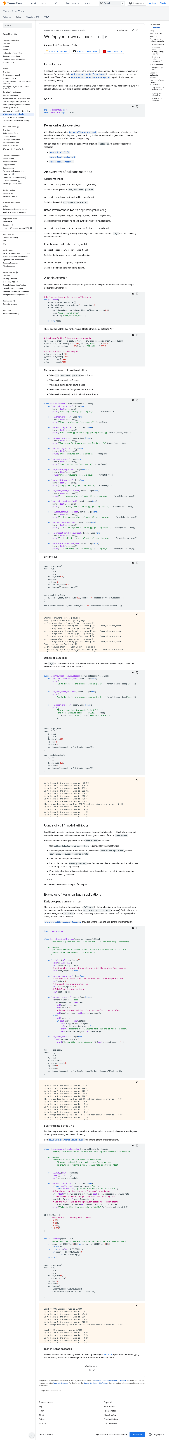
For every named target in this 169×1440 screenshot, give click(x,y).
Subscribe (137, 1434)
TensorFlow (48, 30)
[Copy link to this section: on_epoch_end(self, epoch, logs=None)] (88, 262)
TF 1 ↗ (46, 17)
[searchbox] (17, 25)
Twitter (42, 1419)
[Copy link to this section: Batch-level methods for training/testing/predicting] (108, 210)
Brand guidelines (111, 1419)
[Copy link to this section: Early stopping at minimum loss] (84, 901)
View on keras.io (114, 51)
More (87, 3)
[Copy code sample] (137, 106)
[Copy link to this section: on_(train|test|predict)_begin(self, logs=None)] (99, 184)
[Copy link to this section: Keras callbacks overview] (83, 125)
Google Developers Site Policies (96, 1383)
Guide (18, 17)
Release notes (110, 1411)
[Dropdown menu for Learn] (49, 3)
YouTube (42, 1423)
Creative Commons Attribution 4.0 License (110, 1380)
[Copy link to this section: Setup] (55, 99)
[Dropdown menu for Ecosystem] (79, 3)
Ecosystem (71, 3)
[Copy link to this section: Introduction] (64, 64)
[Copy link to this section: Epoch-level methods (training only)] (89, 244)
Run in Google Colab (58, 51)
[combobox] (112, 3)
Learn (43, 3)
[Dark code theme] (133, 106)
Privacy (50, 1434)
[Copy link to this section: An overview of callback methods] (94, 172)
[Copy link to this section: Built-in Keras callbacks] (74, 1349)
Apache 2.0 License (60, 1383)
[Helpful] (133, 30)
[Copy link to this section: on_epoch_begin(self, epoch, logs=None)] (90, 249)
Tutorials (7, 17)
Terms (41, 1434)
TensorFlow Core (13, 11)
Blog (40, 1407)
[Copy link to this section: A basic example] (70, 278)
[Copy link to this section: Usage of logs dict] (69, 658)
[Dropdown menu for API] (60, 3)
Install (33, 3)
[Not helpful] (137, 30)
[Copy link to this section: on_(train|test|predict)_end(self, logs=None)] (96, 197)
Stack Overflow (110, 1415)
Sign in (163, 3)
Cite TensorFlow (110, 1423)
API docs (108, 1354)
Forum (41, 1411)
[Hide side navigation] (31, 1435)
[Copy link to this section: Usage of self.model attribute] (91, 825)
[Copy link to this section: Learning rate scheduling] (76, 1126)
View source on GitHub (87, 51)
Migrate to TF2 (32, 17)
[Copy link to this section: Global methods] (66, 179)
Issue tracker (109, 1407)
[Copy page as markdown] (106, 37)
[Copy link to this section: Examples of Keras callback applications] (103, 894)
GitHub (152, 3)
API (56, 3)
